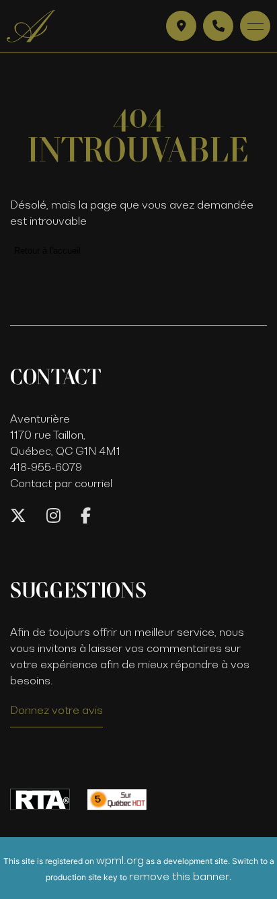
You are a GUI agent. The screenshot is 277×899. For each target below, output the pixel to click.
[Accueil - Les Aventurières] (31, 26)
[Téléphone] (218, 26)
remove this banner (179, 876)
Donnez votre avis (56, 710)
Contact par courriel (61, 483)
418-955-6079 (46, 467)
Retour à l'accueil (47, 251)
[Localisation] (181, 26)
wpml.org (120, 860)
